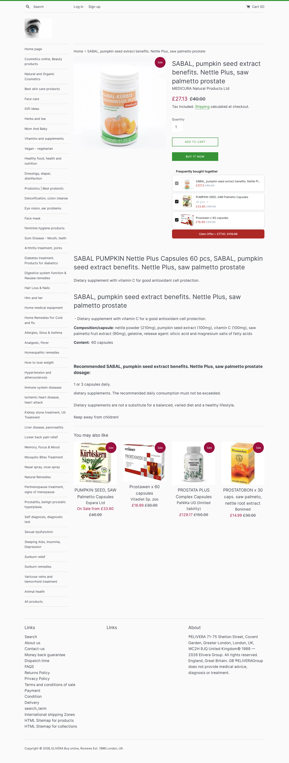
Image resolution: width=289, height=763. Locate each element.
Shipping (202, 107)
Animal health (35, 591)
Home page (33, 49)
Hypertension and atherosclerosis (38, 375)
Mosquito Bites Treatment (44, 457)
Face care (32, 99)
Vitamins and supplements (44, 138)
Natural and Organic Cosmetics (39, 76)
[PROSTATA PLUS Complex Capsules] (193, 463)
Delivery (32, 702)
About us (32, 643)
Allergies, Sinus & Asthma (43, 333)
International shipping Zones (50, 714)
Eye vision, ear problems (43, 208)
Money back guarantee (45, 655)
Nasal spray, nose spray (42, 467)
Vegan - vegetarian (39, 148)
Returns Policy (37, 672)
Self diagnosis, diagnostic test (44, 519)
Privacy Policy (37, 678)
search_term (36, 708)
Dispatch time (37, 660)
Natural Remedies (38, 477)
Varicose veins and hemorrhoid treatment (41, 579)
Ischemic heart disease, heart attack (42, 399)
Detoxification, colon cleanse (46, 198)
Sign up (94, 7)
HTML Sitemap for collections (51, 726)
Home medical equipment (44, 308)
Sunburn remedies (38, 567)
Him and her (34, 298)
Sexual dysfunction (39, 532)
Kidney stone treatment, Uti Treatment (45, 414)
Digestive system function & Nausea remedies (45, 275)
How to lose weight (39, 362)
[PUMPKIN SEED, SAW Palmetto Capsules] (95, 463)
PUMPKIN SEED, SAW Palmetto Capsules (222, 197)
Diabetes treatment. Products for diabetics (41, 260)
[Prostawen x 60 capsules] (144, 461)
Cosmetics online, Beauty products (43, 61)
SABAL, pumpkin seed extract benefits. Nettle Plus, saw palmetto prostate (228, 181)
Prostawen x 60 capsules (212, 217)
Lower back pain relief (41, 437)
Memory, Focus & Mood (42, 447)
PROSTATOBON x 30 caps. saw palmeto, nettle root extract (243, 497)
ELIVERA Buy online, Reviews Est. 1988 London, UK (87, 748)
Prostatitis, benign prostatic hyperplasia (45, 504)
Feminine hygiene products (44, 228)
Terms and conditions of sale (50, 684)
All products (34, 601)
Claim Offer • (218, 234)
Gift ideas (32, 109)
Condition (33, 696)
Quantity (178, 119)
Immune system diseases (43, 387)
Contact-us (35, 649)
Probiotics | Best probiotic (44, 188)
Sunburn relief (35, 557)
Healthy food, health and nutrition (43, 160)
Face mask (32, 218)
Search (31, 637)
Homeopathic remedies (42, 352)
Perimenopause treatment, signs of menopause (44, 489)
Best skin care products (42, 89)
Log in (78, 7)
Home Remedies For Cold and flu (44, 320)
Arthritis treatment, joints (43, 248)
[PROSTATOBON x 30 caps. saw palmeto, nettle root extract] (242, 463)
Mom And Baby (36, 129)
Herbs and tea (35, 119)
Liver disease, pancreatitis (44, 427)
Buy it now (195, 156)
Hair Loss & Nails (37, 288)
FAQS (29, 666)
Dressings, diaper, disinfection (38, 176)
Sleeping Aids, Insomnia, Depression (43, 544)
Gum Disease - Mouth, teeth (45, 238)
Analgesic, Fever (37, 343)
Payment (32, 690)
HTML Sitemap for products (49, 720)
